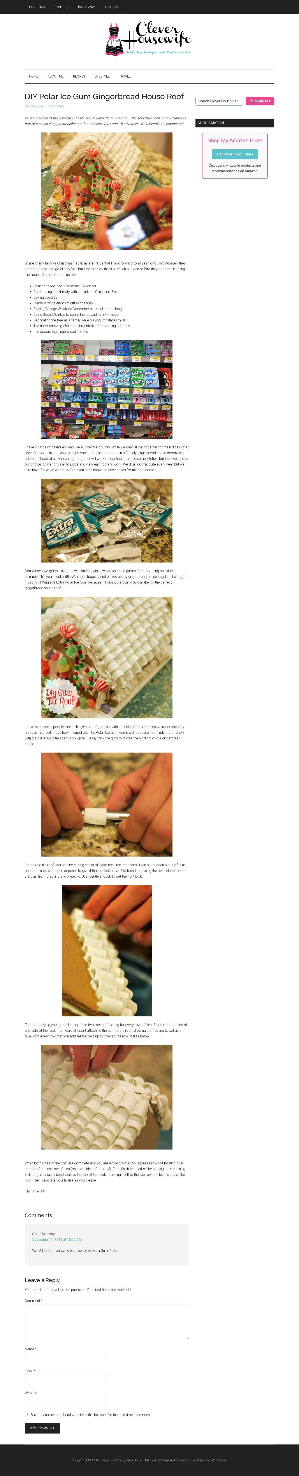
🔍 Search (260, 101)
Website (31, 1393)
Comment (33, 1301)
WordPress (218, 1460)
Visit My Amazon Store (234, 154)
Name (31, 1349)
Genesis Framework (176, 1460)
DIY (43, 1191)
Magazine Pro (111, 1460)
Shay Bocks (134, 1460)
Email (30, 1371)
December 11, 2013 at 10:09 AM (57, 1240)
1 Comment (56, 106)
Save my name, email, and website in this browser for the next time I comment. (91, 1415)
